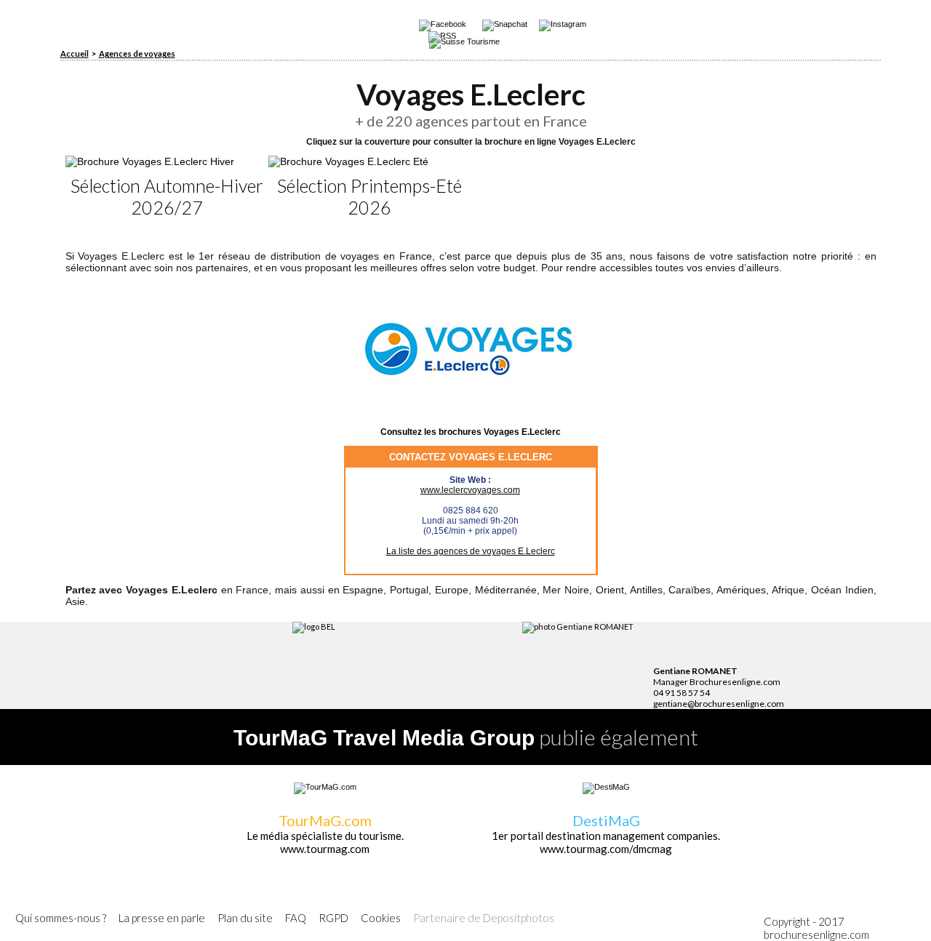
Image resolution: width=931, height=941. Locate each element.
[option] (166, 187)
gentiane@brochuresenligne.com (718, 703)
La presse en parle (162, 917)
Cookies (381, 917)
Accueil (74, 53)
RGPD (333, 917)
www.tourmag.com (324, 848)
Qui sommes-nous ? (60, 917)
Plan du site (245, 917)
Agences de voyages (137, 53)
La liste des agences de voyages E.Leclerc (470, 551)
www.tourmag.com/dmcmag (606, 848)
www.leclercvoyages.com (470, 490)
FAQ (295, 917)
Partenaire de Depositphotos (483, 917)
